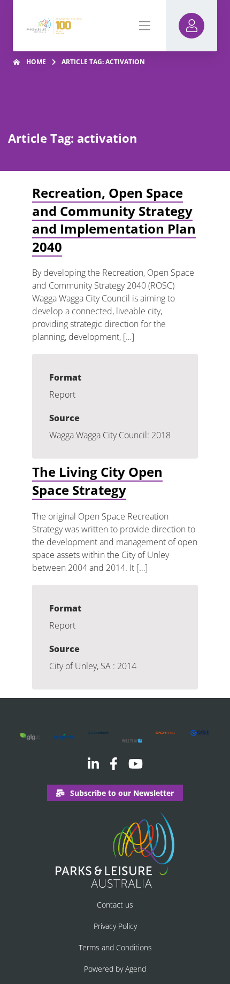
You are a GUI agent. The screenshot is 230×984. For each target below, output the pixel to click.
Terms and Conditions (115, 947)
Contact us (115, 905)
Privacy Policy (115, 926)
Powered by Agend (115, 969)
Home (36, 61)
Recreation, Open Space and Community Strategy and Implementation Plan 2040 (114, 219)
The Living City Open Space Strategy (97, 481)
